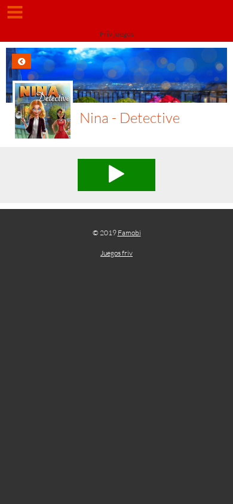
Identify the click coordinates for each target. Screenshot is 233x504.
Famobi (129, 232)
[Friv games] (116, 16)
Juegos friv (116, 252)
